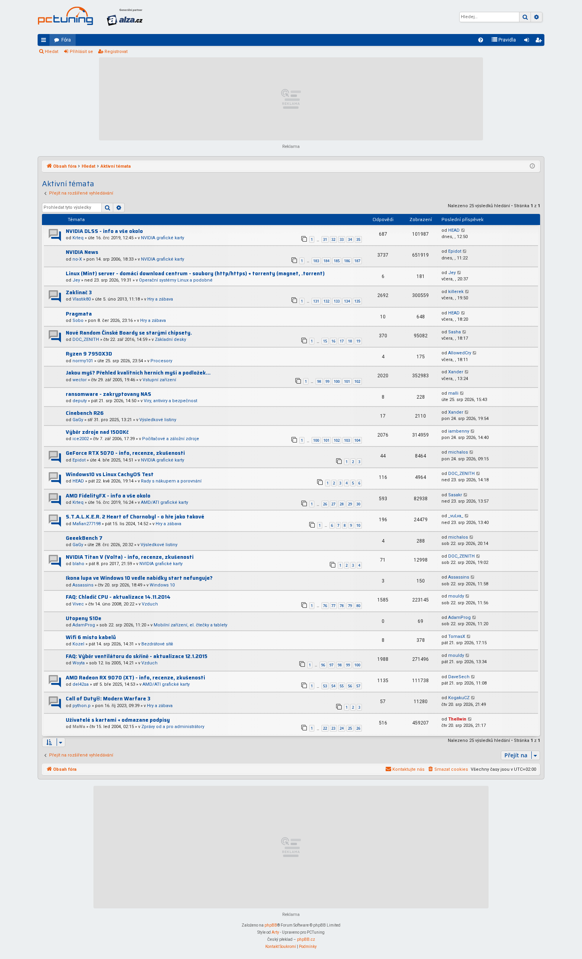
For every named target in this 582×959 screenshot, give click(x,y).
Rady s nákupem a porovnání (171, 481)
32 (333, 239)
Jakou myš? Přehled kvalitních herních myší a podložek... (138, 373)
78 (342, 605)
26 (325, 504)
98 (319, 381)
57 (358, 686)
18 (350, 341)
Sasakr (455, 494)
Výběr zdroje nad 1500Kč (97, 432)
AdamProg (83, 625)
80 (358, 605)
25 (350, 728)
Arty (275, 932)
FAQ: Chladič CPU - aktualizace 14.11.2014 (118, 597)
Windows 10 (162, 585)
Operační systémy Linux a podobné (176, 280)
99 (327, 381)
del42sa (80, 684)
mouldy (456, 596)
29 (350, 504)
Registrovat (116, 51)
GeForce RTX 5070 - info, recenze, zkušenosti (125, 453)
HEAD (454, 230)
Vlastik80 (81, 299)
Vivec (78, 604)
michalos (458, 452)
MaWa (78, 726)
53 (325, 686)
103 (347, 440)
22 (325, 728)
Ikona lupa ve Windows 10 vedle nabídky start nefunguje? (139, 578)
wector (79, 379)
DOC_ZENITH (85, 339)
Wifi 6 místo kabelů (91, 637)
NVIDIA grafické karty (162, 237)
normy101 (82, 360)
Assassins (82, 585)
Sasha (454, 332)
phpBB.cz (306, 939)
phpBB (270, 925)
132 (326, 301)
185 (337, 260)
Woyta (78, 663)
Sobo (78, 320)
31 (325, 239)
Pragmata (79, 314)
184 (326, 260)
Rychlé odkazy (45, 41)
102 (357, 381)
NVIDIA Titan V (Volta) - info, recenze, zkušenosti (130, 557)
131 (316, 301)
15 (325, 341)
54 (333, 686)
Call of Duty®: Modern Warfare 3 (108, 698)
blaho (78, 563)
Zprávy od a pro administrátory (172, 726)
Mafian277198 (86, 523)
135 (357, 301)
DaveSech (459, 676)
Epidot (454, 251)
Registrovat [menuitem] (540, 41)
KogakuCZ (459, 697)
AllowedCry (459, 353)
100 (337, 381)
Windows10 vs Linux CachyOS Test (110, 474)
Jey (76, 280)
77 (333, 605)
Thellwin (457, 719)
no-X (77, 259)
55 (342, 686)
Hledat (51, 51)
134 (347, 301)
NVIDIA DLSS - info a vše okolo (104, 231)
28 (342, 504)
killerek (456, 291)
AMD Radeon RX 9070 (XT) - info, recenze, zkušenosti (135, 677)
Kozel (78, 644)
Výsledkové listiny (157, 419)
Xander (455, 372)
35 (358, 239)
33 (342, 239)
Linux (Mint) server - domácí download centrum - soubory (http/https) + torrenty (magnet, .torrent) (195, 273)
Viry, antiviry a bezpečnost (170, 400)
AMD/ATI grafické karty (164, 502)
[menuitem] (481, 40)
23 (333, 728)
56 (350, 686)
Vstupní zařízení (159, 379)
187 (357, 260)
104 (357, 440)
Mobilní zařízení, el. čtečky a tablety (190, 625)
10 (358, 525)
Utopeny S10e (83, 618)
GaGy (77, 419)
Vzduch (150, 604)
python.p (81, 705)
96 (323, 665)
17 (342, 341)
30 (358, 504)
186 (347, 260)
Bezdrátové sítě (157, 644)
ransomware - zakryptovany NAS (108, 394)
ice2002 (80, 438)
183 (316, 260)
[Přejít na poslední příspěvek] (463, 230)
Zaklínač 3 (79, 292)
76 (325, 605)
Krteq (78, 237)
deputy (79, 400)
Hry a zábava (160, 299)
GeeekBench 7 (84, 538)
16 (333, 341)
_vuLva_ (455, 515)
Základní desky (170, 339)
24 (342, 728)
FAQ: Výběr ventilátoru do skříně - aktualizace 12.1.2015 (136, 656)
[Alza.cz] (125, 17)
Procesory (161, 360)
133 (337, 301)
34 (350, 239)
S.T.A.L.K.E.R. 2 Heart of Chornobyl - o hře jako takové (135, 517)
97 (331, 665)
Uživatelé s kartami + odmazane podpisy (118, 720)
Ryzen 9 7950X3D (89, 354)
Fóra (66, 40)
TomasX (456, 636)
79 (350, 605)
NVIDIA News (82, 252)
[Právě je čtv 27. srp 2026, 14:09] (532, 166)
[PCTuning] (65, 16)
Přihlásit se (81, 51)
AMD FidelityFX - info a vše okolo (108, 496)
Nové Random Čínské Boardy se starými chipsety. (129, 333)
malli (453, 393)
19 (358, 341)
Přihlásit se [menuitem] (528, 41)
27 (333, 504)
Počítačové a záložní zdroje (170, 438)
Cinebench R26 (85, 413)
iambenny (458, 431)
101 (347, 381)
